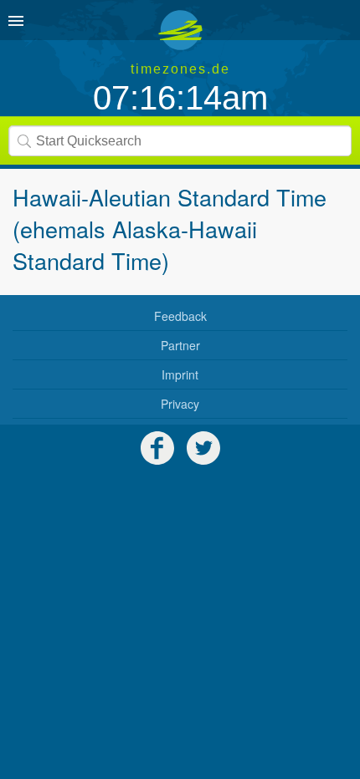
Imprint (180, 374)
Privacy (180, 403)
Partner (180, 345)
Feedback (180, 316)
